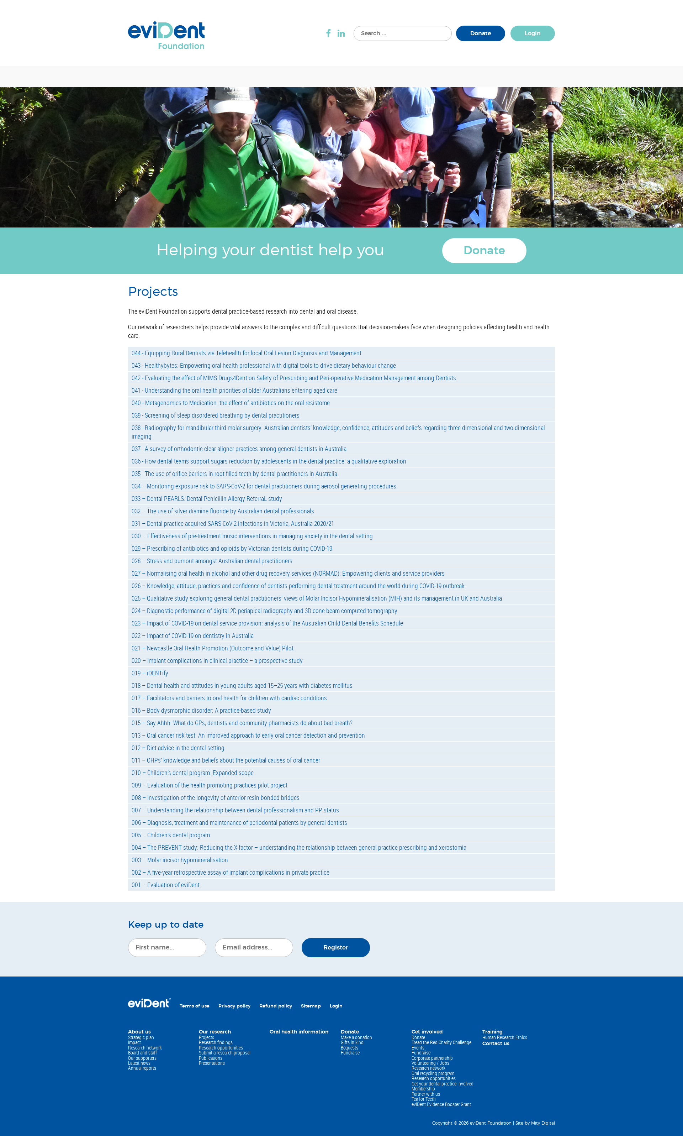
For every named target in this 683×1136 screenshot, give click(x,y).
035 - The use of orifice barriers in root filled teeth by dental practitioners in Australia (234, 473)
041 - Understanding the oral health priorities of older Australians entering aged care (234, 390)
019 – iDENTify (150, 673)
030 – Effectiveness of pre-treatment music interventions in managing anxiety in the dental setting (252, 536)
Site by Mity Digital (535, 1123)
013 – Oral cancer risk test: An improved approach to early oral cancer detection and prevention (248, 735)
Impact (134, 1042)
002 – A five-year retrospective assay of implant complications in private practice (230, 872)
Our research (215, 1032)
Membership (423, 1088)
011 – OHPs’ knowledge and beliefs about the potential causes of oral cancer (226, 760)
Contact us (495, 1043)
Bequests (349, 1047)
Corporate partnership (432, 1057)
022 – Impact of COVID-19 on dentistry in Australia (193, 635)
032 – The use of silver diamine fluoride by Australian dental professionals (223, 511)
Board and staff (142, 1052)
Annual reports (142, 1067)
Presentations (212, 1062)
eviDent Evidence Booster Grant (441, 1104)
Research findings (216, 1042)
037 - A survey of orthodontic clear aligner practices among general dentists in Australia (239, 448)
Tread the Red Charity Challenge (441, 1042)
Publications (210, 1057)
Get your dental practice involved (442, 1083)
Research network (145, 1047)
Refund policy (275, 1006)
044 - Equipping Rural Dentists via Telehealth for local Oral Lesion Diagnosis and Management (246, 353)
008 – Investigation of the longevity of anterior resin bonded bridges (216, 797)
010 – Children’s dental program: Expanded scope (193, 772)
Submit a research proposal (224, 1052)
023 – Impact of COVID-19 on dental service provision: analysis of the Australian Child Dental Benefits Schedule (267, 623)
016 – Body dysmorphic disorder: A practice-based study (201, 710)
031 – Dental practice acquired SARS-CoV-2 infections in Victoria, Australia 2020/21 (233, 523)
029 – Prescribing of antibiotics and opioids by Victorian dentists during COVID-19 (232, 548)
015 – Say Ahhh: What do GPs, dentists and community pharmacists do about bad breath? (242, 722)
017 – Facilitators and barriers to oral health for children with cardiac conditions (229, 697)
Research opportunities (221, 1047)
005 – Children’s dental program (171, 835)
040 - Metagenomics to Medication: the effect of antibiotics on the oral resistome (231, 402)
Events (418, 1047)
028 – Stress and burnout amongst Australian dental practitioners (212, 560)
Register (335, 947)
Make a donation (356, 1037)
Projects (206, 1037)
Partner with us (426, 1093)
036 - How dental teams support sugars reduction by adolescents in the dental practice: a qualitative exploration (269, 461)
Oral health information (299, 1032)
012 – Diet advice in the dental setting (178, 747)
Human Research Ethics (504, 1037)
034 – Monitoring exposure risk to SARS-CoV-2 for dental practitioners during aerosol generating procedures (264, 486)
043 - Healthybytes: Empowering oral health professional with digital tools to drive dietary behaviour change (264, 365)
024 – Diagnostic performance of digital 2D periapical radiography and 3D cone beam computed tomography (264, 610)
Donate (480, 33)
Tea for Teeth (424, 1098)
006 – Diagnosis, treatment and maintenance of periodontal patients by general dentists (239, 822)
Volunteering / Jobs (430, 1062)
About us (139, 1032)
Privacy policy (234, 1006)
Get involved (427, 1032)
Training (492, 1032)
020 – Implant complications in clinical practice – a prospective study (217, 660)
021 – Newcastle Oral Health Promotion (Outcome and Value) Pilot (212, 648)
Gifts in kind (352, 1042)
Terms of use (195, 1006)
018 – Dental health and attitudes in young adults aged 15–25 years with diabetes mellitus (242, 685)
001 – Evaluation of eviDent (166, 884)
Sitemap (311, 1006)
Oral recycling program (433, 1073)
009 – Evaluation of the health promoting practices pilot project (209, 785)
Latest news (139, 1062)
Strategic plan (141, 1037)
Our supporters (142, 1057)
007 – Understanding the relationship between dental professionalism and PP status (235, 810)
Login (533, 33)
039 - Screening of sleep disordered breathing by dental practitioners (216, 415)
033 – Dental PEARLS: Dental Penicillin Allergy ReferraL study (207, 498)
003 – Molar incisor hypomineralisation (180, 859)
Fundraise (350, 1052)
